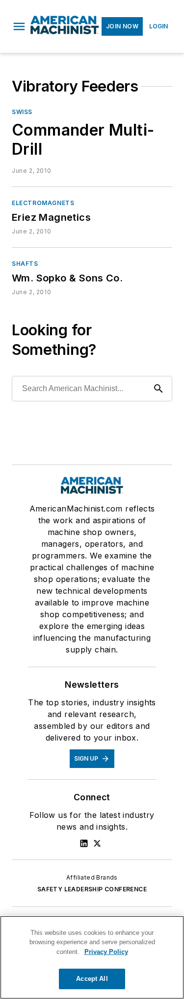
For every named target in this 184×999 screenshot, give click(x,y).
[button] (19, 26)
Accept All (91, 978)
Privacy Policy (106, 951)
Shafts (25, 263)
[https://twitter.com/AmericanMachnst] (97, 843)
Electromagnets (43, 203)
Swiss (22, 112)
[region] (92, 957)
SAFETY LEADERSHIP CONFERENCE (92, 889)
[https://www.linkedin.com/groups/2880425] (84, 843)
